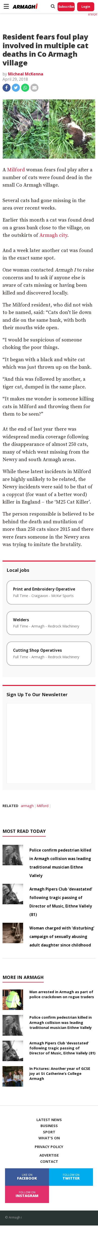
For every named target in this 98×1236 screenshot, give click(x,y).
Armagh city (53, 235)
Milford (16, 170)
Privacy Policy (49, 1147)
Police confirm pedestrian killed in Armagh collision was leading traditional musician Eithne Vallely (60, 1022)
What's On (49, 1138)
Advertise (49, 1155)
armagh (27, 805)
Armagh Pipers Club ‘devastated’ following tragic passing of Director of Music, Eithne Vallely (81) (62, 1048)
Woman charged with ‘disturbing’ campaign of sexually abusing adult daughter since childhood (61, 936)
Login (85, 6)
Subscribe (66, 6)
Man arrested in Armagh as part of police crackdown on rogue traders (61, 994)
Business (49, 1126)
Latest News (49, 1120)
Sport (49, 1132)
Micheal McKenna (25, 74)
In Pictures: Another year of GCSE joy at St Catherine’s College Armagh (59, 1073)
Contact (49, 1161)
